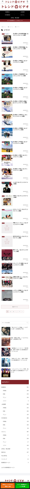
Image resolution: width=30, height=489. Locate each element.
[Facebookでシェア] (5, 408)
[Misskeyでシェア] (25, 404)
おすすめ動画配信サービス (8, 467)
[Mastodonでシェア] (11, 404)
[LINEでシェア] (25, 408)
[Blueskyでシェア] (18, 404)
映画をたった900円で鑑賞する (8, 485)
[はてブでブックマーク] (11, 408)
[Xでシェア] (5, 404)
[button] (27, 322)
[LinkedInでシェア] (15, 412)
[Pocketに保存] (18, 408)
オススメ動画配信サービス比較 (22, 485)
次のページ (15, 306)
